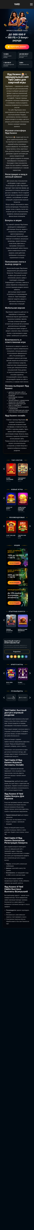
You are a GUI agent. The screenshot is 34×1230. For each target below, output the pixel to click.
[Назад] (4, 468)
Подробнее (17, 651)
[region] (17, 474)
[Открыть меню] (31, 4)
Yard (17, 4)
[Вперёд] (29, 468)
